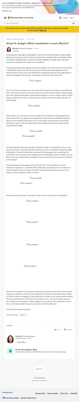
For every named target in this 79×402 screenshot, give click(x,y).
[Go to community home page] (20, 18)
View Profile (21, 342)
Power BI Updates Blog (12, 23)
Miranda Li (15, 48)
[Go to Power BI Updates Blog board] (10, 351)
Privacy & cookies (52, 393)
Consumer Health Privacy (28, 398)
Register (65, 18)
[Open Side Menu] (5, 17)
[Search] (60, 18)
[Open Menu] (73, 23)
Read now (43, 30)
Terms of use (64, 393)
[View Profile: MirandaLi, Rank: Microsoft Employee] (8, 49)
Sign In (72, 18)
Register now (6, 11)
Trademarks (73, 393)
